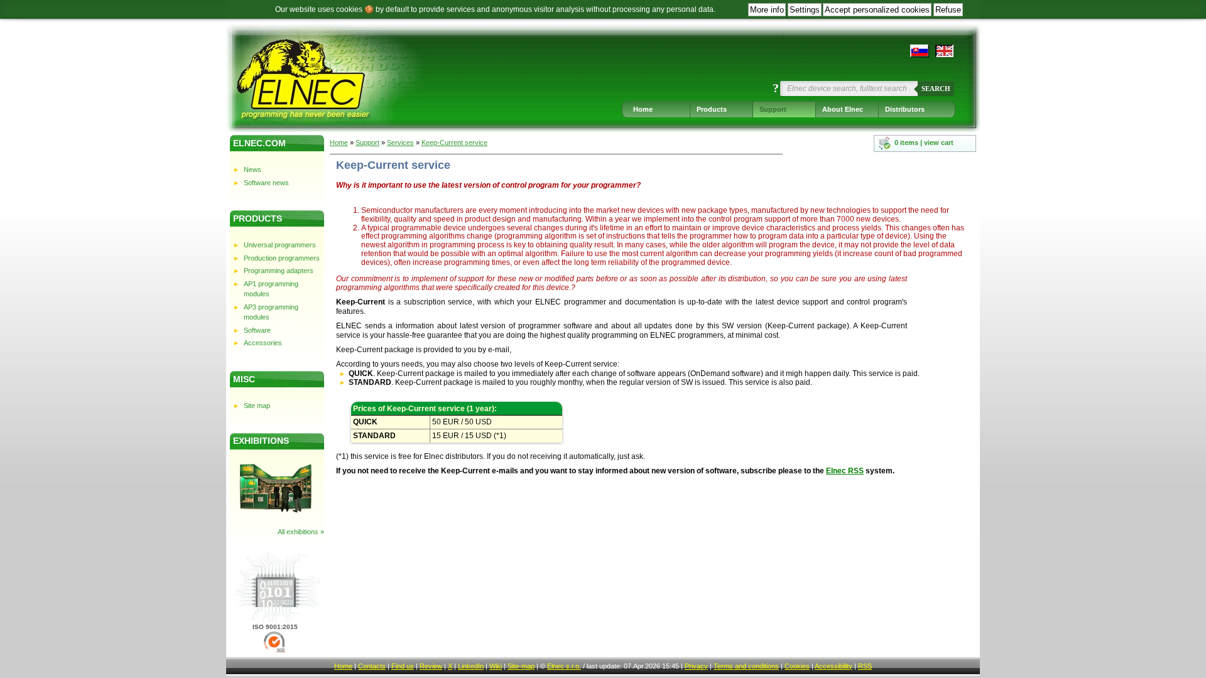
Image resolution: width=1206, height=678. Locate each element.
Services (400, 142)
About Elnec (842, 109)
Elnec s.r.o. (564, 666)
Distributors (905, 109)
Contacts (372, 666)
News (252, 169)
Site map (257, 405)
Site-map (521, 666)
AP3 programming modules (271, 312)
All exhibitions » (301, 531)
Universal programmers (280, 245)
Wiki (495, 666)
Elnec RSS (845, 470)
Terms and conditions (746, 666)
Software (257, 330)
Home (643, 109)
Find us (402, 666)
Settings (805, 9)
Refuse (948, 9)
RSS (865, 666)
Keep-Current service (454, 142)
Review (431, 666)
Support (772, 109)
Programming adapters (278, 270)
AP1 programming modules (271, 289)
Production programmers (282, 258)
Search (935, 88)
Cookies (797, 666)
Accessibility (833, 666)
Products (712, 109)
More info (767, 9)
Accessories (263, 343)
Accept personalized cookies (877, 9)
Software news (266, 182)
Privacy (696, 666)
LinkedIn (471, 666)
